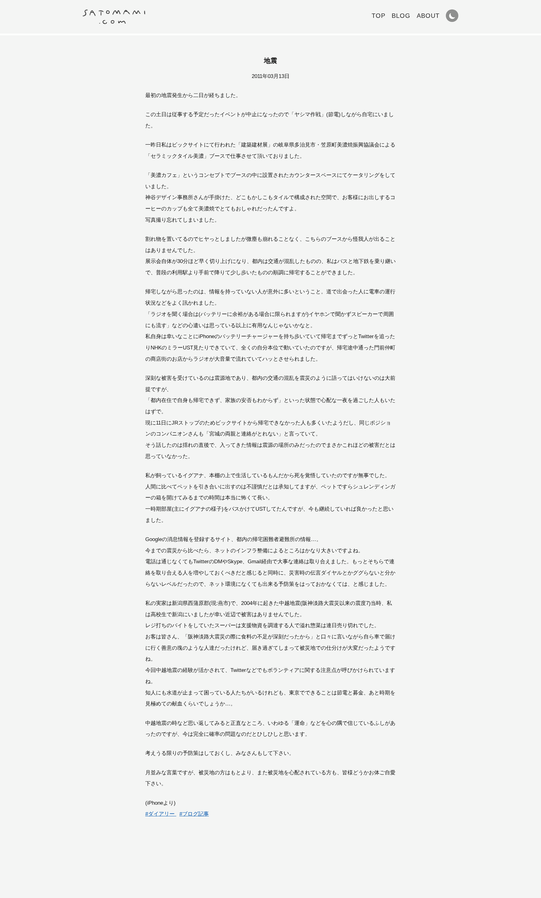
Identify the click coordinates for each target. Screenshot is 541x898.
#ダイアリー (160, 814)
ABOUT (428, 15)
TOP (378, 15)
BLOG (401, 15)
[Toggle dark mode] (452, 15)
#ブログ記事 (194, 814)
